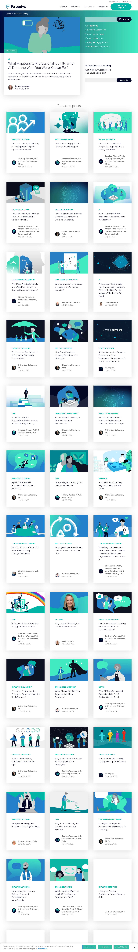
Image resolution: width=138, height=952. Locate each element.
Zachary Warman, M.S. (28, 159)
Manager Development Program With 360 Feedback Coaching (112, 826)
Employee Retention (108, 887)
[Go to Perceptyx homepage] (16, 7)
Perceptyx (109, 368)
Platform (62, 6)
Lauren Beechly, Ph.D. (115, 574)
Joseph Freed (111, 302)
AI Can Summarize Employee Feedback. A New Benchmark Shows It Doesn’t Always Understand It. (112, 356)
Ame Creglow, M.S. (113, 571)
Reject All (105, 947)
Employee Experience (95, 30)
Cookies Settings (89, 947)
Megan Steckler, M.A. (71, 302)
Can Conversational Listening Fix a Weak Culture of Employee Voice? (112, 627)
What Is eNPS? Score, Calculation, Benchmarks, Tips (23, 762)
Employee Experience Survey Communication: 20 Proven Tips (69, 550)
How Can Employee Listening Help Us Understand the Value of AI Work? (25, 217)
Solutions (74, 6)
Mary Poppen (68, 641)
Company (101, 6)
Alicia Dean (67, 498)
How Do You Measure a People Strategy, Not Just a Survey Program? (111, 147)
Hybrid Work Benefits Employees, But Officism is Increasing (24, 485)
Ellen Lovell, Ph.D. (113, 566)
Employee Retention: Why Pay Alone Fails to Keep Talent (110, 485)
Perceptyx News (106, 348)
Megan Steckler (25, 229)
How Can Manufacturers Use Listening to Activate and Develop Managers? (68, 217)
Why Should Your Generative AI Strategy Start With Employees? (68, 762)
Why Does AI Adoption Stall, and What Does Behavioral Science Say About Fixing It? (25, 287)
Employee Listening (94, 34)
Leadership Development (97, 47)
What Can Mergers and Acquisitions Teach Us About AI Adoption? (112, 217)
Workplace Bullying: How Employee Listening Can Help (25, 825)
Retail (101, 687)
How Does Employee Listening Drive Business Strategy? (66, 355)
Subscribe (124, 80)
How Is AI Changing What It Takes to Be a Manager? (68, 145)
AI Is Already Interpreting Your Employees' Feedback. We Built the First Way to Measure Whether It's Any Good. (112, 290)
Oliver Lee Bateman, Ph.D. (71, 233)
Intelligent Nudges (64, 210)
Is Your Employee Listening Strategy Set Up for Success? (112, 760)
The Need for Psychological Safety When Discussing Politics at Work (25, 355)
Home (8, 14)
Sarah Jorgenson (22, 86)
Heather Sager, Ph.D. (27, 430)
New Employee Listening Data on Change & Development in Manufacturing (23, 895)
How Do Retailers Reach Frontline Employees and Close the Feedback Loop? (111, 421)
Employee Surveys (94, 38)
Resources (88, 6)
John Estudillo (68, 907)
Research (103, 478)
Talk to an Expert (121, 7)
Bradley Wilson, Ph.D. (114, 156)
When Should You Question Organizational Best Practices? (67, 694)
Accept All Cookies (121, 947)
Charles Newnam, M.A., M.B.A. (28, 572)
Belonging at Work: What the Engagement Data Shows (25, 625)
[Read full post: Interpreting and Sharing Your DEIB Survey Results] (69, 461)
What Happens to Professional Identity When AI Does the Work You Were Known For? (41, 65)
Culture (59, 619)
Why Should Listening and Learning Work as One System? (67, 826)
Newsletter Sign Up (114, 1)
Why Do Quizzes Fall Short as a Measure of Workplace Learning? (68, 287)
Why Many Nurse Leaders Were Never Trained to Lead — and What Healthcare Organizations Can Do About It (112, 553)
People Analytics (107, 139)
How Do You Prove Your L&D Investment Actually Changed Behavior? (25, 550)
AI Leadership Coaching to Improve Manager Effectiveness (67, 421)
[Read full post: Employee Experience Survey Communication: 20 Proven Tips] (69, 526)
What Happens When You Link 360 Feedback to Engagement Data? (67, 894)
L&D (57, 819)
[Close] (134, 947)
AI (9, 59)
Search (125, 19)
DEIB (14, 413)
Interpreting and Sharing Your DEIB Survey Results (69, 484)
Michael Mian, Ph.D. (114, 568)
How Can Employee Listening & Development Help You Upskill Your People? (25, 147)
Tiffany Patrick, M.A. (27, 433)
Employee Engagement (96, 42)
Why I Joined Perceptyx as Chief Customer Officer (67, 625)
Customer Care (127, 1)
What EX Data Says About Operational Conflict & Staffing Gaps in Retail (111, 694)
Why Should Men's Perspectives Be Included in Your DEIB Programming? (25, 421)
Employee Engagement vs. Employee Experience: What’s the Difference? (25, 694)
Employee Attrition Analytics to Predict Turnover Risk (112, 894)
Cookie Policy (42, 949)
